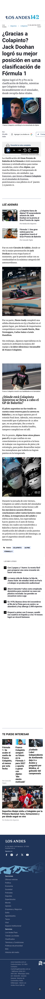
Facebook (6, 854)
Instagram (11, 854)
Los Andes (4, 26)
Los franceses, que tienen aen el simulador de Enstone (21, 176)
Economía (9, 886)
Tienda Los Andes (12, 936)
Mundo (8, 903)
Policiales (9, 893)
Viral (7, 922)
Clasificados (10, 939)
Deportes (13, 26)
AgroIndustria (10, 916)
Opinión (8, 906)
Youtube (27, 854)
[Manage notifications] (40, 989)
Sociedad (8, 889)
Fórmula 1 (8, 551)
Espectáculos (10, 899)
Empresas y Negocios (13, 909)
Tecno (7, 919)
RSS (6, 949)
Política (8, 883)
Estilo (7, 913)
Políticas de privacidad (14, 946)
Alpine (27, 548)
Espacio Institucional (13, 926)
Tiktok (17, 854)
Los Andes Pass (11, 932)
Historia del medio (12, 952)
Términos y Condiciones (14, 942)
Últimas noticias (11, 879)
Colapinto (17, 548)
